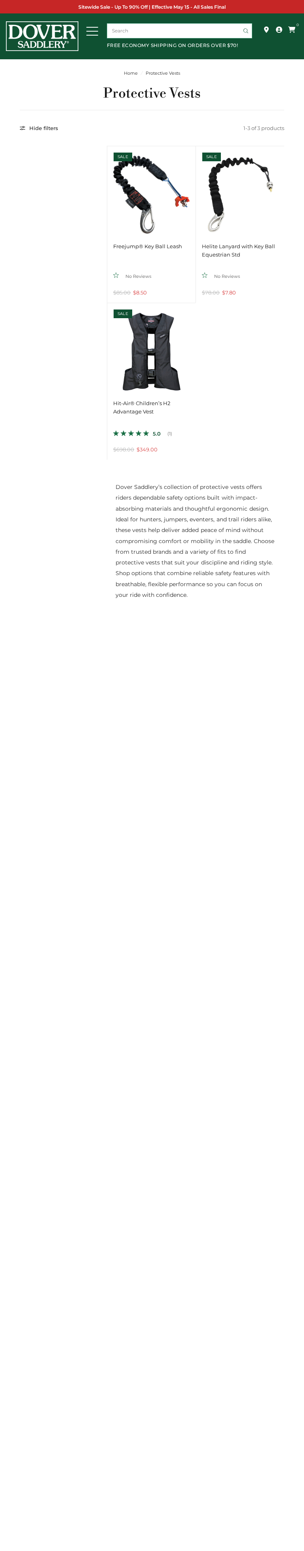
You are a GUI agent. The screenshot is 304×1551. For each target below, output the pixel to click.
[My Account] (279, 29)
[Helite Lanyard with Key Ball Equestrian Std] (240, 190)
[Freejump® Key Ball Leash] (151, 190)
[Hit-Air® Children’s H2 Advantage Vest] (151, 347)
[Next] (190, 190)
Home (131, 73)
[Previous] (113, 190)
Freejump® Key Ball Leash (147, 246)
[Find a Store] (266, 29)
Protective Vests (163, 73)
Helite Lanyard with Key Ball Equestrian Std (238, 250)
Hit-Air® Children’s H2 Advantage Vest (141, 407)
